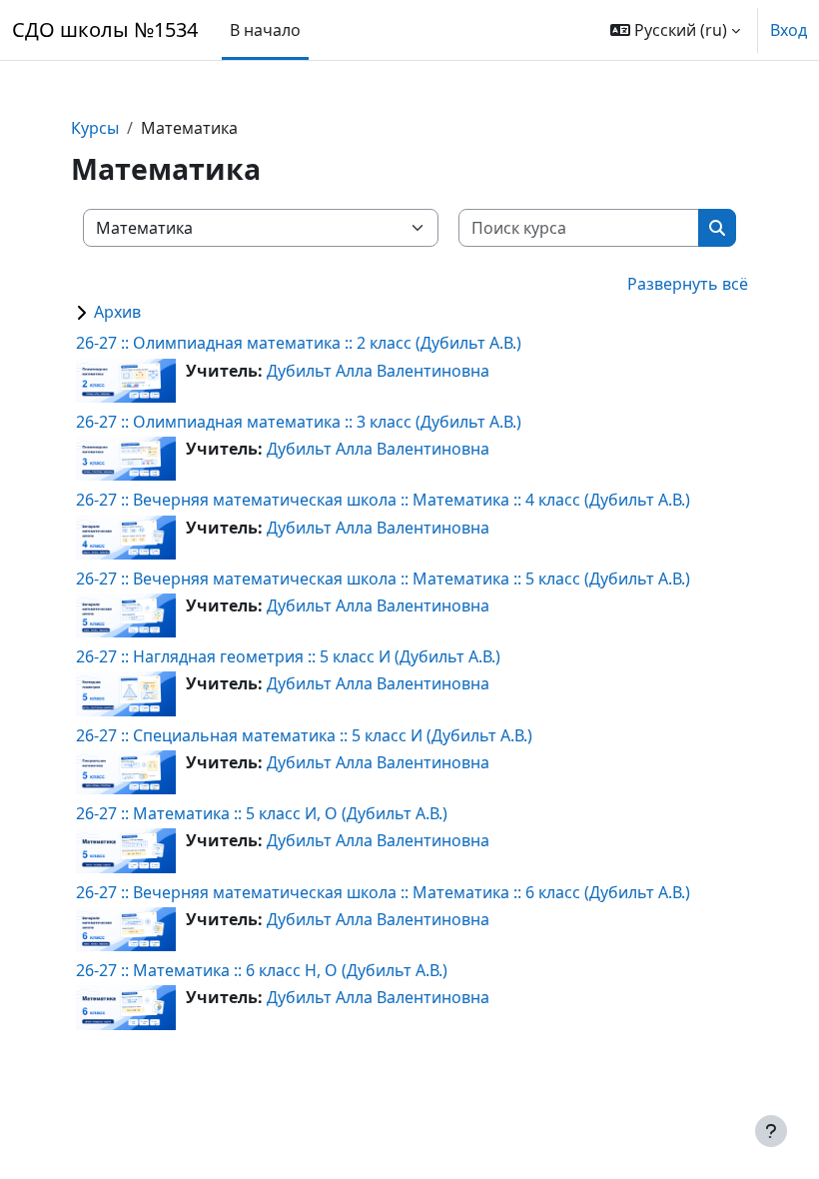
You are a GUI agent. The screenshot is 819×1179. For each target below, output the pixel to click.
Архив (117, 312)
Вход (788, 30)
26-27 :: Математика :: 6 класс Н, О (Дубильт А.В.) (261, 970)
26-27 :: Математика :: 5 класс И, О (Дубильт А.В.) (261, 813)
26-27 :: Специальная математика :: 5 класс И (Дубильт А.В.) (304, 735)
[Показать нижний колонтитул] (771, 1131)
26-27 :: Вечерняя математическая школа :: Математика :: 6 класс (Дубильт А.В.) (383, 892)
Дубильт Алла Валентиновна (378, 371)
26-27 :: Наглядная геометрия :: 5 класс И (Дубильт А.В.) (288, 656)
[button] (675, 30)
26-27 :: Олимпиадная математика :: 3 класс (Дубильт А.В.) (298, 422)
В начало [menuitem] (265, 30)
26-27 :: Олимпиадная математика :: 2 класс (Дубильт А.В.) (298, 343)
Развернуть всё (687, 284)
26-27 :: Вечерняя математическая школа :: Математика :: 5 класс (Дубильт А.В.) (383, 579)
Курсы (95, 128)
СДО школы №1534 (105, 29)
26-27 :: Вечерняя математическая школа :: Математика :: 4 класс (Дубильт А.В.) (383, 500)
